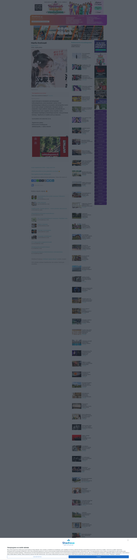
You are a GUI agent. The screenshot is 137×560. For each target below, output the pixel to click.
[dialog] (68, 549)
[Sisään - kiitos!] (128, 540)
